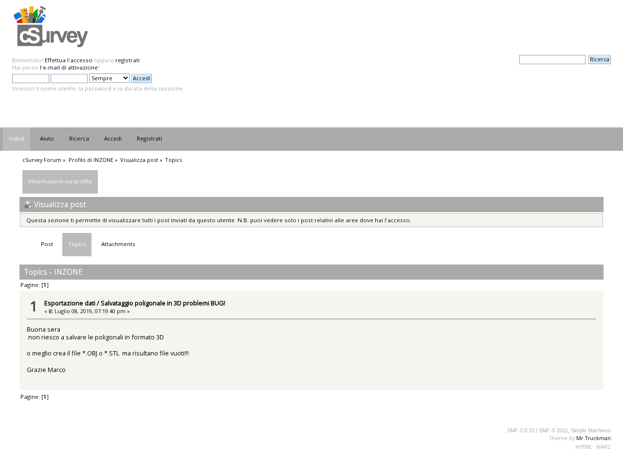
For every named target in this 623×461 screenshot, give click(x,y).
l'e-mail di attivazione (69, 67)
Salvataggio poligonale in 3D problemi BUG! (163, 303)
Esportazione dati (69, 303)
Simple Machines (591, 430)
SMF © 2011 (553, 430)
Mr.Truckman (593, 438)
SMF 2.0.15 (520, 430)
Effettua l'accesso (68, 60)
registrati (127, 60)
